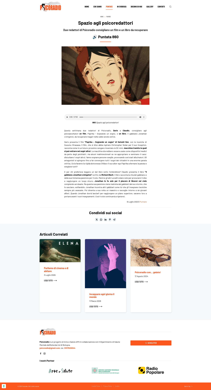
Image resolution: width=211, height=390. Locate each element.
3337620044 (69, 348)
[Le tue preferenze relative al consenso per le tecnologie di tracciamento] (4, 386)
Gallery (149, 6)
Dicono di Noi (136, 6)
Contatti (161, 6)
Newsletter (152, 343)
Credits (117, 386)
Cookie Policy (96, 386)
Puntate (109, 6)
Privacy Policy (107, 386)
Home (87, 6)
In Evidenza (121, 6)
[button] (170, 6)
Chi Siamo (97, 6)
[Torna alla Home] (51, 6)
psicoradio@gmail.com (50, 348)
